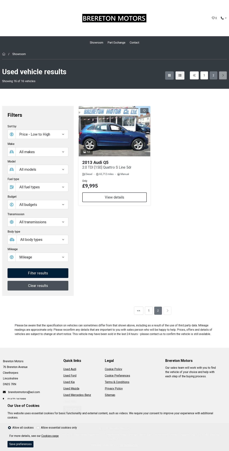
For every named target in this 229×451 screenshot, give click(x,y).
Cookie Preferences (117, 375)
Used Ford (69, 375)
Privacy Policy (114, 388)
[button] (38, 204)
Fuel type (13, 179)
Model (12, 161)
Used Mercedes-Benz (77, 395)
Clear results (38, 286)
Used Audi (69, 369)
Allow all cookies (23, 427)
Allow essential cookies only (59, 427)
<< (138, 310)
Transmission (16, 214)
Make (11, 144)
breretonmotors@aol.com (24, 392)
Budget (12, 196)
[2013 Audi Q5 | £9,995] (114, 131)
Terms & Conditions (117, 382)
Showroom (96, 42)
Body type (14, 231)
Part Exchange (116, 42)
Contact (134, 42)
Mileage (13, 249)
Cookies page (50, 436)
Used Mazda (71, 388)
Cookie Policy (113, 369)
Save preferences (20, 444)
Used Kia (69, 382)
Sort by (12, 126)
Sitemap (110, 395)
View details (114, 197)
